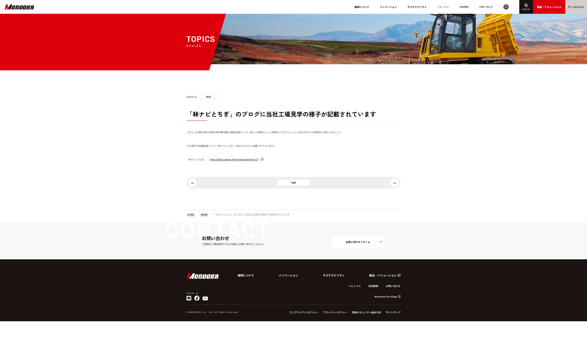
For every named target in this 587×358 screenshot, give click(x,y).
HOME (191, 214)
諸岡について (361, 7)
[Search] (506, 7)
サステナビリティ (417, 7)
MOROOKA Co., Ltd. (202, 276)
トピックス (443, 6)
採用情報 (464, 6)
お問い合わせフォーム (358, 242)
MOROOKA (19, 7)
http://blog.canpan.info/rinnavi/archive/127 (234, 159)
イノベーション (388, 7)
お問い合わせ (486, 6)
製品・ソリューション (549, 7)
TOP (293, 183)
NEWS (208, 97)
